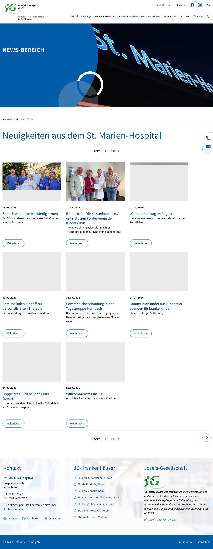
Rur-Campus (170, 16)
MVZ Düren (154, 16)
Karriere (185, 16)
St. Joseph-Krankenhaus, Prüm (96, 504)
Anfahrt (12, 518)
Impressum (185, 542)
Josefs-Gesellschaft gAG (162, 519)
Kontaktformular (13, 509)
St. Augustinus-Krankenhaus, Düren (99, 497)
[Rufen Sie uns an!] (208, 138)
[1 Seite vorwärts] (206, 438)
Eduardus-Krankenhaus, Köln (95, 478)
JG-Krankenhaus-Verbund (93, 517)
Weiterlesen (13, 243)
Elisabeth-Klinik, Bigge (91, 484)
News (170, 5)
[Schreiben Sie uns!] (208, 147)
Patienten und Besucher (131, 16)
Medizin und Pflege (81, 16)
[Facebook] (192, 5)
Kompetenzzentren (105, 16)
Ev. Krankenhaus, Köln (91, 491)
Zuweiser (182, 5)
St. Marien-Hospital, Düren (93, 510)
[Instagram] (200, 5)
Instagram (54, 518)
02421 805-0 (16, 494)
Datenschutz (203, 542)
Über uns (198, 16)
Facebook (32, 518)
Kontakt (160, 5)
